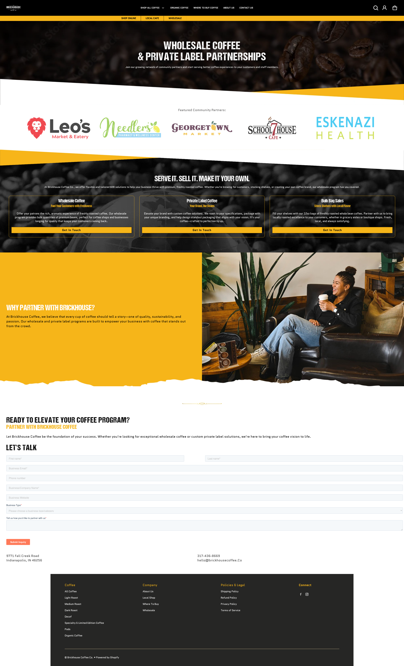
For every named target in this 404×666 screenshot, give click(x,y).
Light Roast (71, 597)
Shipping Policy (229, 591)
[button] (375, 7)
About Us (148, 591)
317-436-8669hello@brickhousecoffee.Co (219, 558)
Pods (67, 629)
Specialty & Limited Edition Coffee (84, 623)
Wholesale (149, 610)
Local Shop (149, 597)
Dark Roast (71, 610)
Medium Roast (73, 604)
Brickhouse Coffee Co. (80, 657)
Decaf (68, 616)
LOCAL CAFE (152, 18)
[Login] (384, 7)
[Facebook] (301, 594)
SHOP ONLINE (128, 18)
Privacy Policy (229, 604)
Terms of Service (230, 610)
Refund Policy (229, 597)
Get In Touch (71, 230)
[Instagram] (307, 594)
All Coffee (71, 591)
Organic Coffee (73, 635)
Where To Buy (151, 604)
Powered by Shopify (107, 657)
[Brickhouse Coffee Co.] (13, 8)
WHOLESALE (175, 18)
